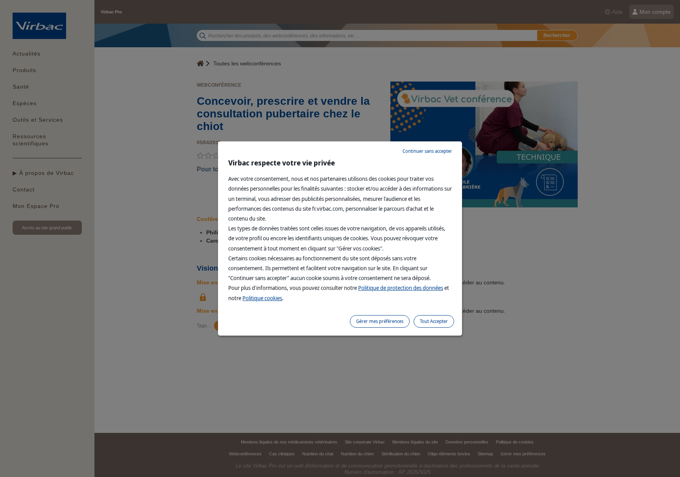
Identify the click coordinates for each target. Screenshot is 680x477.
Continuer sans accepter (427, 151)
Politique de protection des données (400, 287)
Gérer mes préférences (379, 321)
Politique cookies (262, 298)
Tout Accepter (434, 321)
